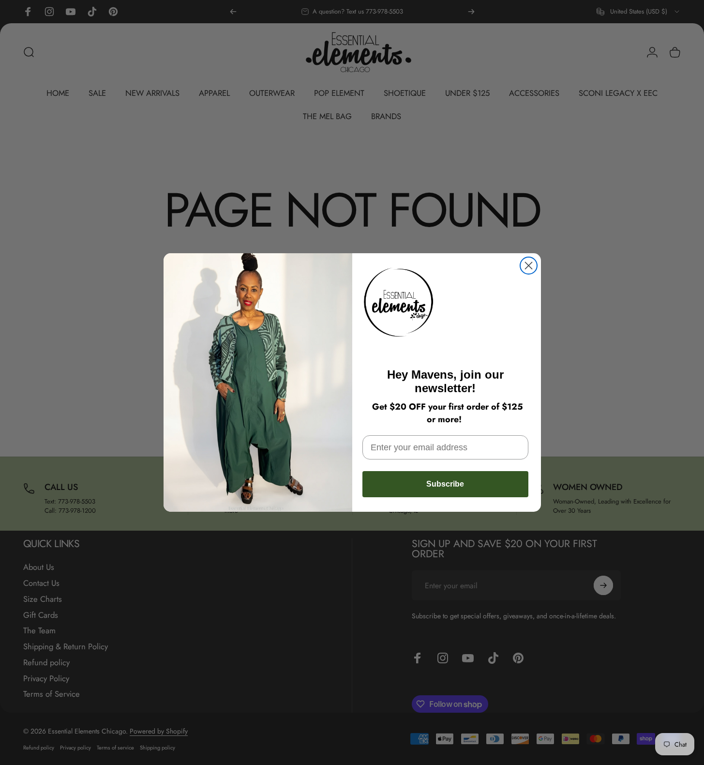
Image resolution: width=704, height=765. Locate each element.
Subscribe (445, 484)
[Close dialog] (528, 265)
